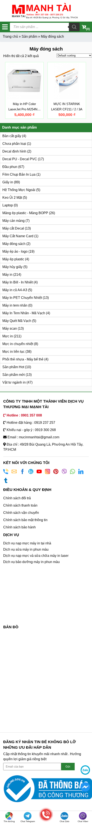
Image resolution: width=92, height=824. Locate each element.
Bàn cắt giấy (11, 136)
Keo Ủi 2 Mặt (12, 197)
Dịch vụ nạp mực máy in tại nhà (27, 543)
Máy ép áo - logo (15, 251)
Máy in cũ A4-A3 (14, 290)
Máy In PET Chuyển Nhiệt (22, 297)
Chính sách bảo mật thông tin (25, 520)
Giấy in (7, 182)
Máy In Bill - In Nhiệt (17, 282)
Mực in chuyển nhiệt (17, 344)
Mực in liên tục (13, 351)
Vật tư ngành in (14, 382)
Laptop (7, 205)
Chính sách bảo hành (19, 527)
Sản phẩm (29, 36)
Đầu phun (9, 167)
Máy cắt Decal (13, 228)
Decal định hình (14, 151)
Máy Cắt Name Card (17, 236)
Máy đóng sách (13, 244)
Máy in (7, 274)
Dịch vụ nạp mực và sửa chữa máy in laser (35, 555)
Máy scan (9, 328)
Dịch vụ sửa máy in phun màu (26, 549)
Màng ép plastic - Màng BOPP (25, 213)
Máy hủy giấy (12, 267)
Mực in (7, 336)
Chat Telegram (28, 821)
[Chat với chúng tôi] (85, 770)
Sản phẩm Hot (13, 367)
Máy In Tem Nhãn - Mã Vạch (23, 313)
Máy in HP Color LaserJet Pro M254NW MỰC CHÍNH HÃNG (24, 109)
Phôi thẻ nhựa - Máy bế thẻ (22, 359)
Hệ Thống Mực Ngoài (18, 190)
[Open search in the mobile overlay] (45, 27)
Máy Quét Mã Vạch (16, 321)
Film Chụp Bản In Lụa (19, 174)
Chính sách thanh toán (20, 505)
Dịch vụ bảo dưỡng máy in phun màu (31, 562)
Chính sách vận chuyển (21, 512)
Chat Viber (83, 821)
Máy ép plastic (13, 259)
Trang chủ (10, 36)
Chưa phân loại (14, 143)
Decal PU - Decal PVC (19, 159)
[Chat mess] (85, 787)
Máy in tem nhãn (14, 305)
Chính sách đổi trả (17, 498)
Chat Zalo (64, 821)
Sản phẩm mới (13, 374)
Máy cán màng (13, 220)
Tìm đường (9, 821)
